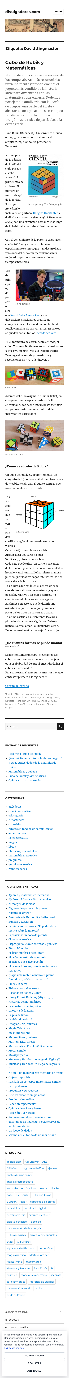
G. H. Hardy (24, 1241)
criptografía (16, 815)
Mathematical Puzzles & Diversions (31, 1046)
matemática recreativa (41, 694)
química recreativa (20, 864)
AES (44, 1161)
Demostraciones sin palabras (27, 1095)
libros (12, 846)
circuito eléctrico (39, 1215)
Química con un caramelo (25, 780)
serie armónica (16, 1281)
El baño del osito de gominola (27, 957)
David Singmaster (49, 697)
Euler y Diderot (18, 983)
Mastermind (14, 1261)
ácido (39, 1288)
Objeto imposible (19, 1077)
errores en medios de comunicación (31, 828)
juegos (25, 694)
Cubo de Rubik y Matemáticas (24, 65)
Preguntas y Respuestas (24, 1090)
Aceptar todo (34, 1355)
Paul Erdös (40, 1268)
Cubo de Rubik (31, 697)
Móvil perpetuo (18, 1055)
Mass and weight (19, 1032)
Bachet (56, 1188)
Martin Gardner (39, 1255)
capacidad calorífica (42, 1201)
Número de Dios (13, 704)
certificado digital (35, 1208)
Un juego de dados (20, 1130)
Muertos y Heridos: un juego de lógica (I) (34, 1059)
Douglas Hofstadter (45, 213)
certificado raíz (16, 1215)
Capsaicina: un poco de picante (28, 935)
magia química (16, 1255)
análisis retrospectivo (20, 1181)
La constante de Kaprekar (25, 1006)
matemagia (33, 1261)
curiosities (15, 824)
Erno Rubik (32, 700)
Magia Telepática (19, 1028)
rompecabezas (13, 697)
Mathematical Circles (22, 1041)
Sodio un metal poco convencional (30, 1117)
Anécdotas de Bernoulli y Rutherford (32, 917)
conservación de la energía (24, 1228)
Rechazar (34, 1363)
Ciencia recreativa (20, 939)
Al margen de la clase (22, 903)
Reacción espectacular (22, 1103)
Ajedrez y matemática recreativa (29, 895)
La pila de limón (19, 1015)
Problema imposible (21, 1099)
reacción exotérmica (34, 1275)
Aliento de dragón (20, 912)
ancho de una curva (19, 1175)
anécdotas (15, 806)
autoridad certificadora (21, 1188)
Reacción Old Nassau (22, 1112)
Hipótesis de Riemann (21, 1248)
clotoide (35, 1221)
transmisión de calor (19, 1288)
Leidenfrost (46, 1248)
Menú (58, 11)
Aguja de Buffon (33, 1168)
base (10, 1195)
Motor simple (17, 1050)
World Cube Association (25, 315)
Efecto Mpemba (18, 948)
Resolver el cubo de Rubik (25, 753)
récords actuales (46, 333)
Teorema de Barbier (41, 1281)
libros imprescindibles (23, 851)
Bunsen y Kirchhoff (21, 921)
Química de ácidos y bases (25, 1108)
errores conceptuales (43, 1235)
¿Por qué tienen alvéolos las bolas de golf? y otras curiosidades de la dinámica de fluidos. (35, 763)
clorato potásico (17, 1221)
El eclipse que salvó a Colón (26, 961)
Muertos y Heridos (18, 1268)
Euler (10, 1241)
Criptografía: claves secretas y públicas (33, 943)
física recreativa (18, 837)
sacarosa (56, 1275)
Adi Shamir (32, 1161)
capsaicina (13, 1208)
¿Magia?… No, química (23, 1023)
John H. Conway (47, 700)
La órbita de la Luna (21, 1010)
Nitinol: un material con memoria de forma (36, 1072)
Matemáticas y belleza (23, 771)
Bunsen (12, 1201)
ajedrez (52, 1168)
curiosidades (16, 820)
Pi (52, 1268)
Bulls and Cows (41, 1195)
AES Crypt (13, 1168)
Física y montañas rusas (24, 988)
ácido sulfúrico (16, 1295)
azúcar (43, 1188)
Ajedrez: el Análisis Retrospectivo (30, 899)
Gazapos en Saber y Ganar (25, 992)
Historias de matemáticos (25, 1001)
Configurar (35, 1370)
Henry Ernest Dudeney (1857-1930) (31, 997)
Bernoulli (22, 1195)
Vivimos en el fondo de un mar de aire (32, 1135)
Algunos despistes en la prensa (28, 908)
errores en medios (17, 1327)
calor (23, 1201)
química (12, 1275)
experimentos (17, 833)
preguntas (15, 860)
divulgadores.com (22, 12)
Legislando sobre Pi (21, 1019)
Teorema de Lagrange (34, 704)
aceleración (14, 1161)
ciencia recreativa (20, 811)
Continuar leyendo (17, 685)
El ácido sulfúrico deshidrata (26, 952)
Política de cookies (14, 1348)
